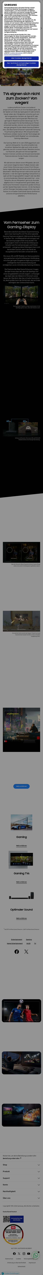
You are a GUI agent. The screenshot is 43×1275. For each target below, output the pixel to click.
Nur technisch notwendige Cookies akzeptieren (21, 64)
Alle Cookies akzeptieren (21, 58)
